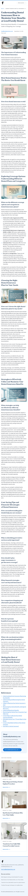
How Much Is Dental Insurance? (11, 726)
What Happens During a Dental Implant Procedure (12, 877)
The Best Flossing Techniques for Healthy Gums (12, 885)
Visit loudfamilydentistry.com (11, 750)
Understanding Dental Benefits (11, 710)
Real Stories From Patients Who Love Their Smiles (12, 880)
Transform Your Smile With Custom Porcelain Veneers (13, 882)
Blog (2, 8)
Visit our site (21, 3)
